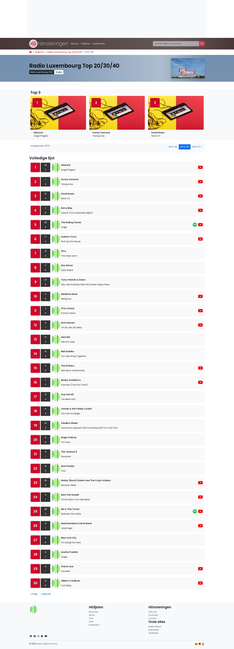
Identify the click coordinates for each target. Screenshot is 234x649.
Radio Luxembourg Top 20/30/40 (64, 52)
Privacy (54, 643)
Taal (91, 618)
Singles (59, 72)
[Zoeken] (202, 43)
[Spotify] (194, 225)
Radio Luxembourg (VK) (41, 72)
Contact (152, 618)
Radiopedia (153, 629)
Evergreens (94, 624)
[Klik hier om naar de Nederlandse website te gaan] (203, 644)
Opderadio (153, 633)
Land (91, 621)
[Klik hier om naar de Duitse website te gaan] (200, 644)
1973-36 (185, 146)
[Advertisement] (109, 19)
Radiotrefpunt (155, 626)
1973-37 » (197, 146)
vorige (34, 593)
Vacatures (153, 615)
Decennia (93, 611)
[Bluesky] (34, 636)
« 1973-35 (172, 146)
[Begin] (30, 52)
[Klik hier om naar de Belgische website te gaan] (196, 644)
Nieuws (75, 43)
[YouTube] (200, 168)
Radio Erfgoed (43, 643)
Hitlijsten (85, 43)
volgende (46, 593)
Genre (92, 615)
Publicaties (99, 43)
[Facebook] (30, 636)
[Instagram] (38, 636)
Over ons (152, 611)
